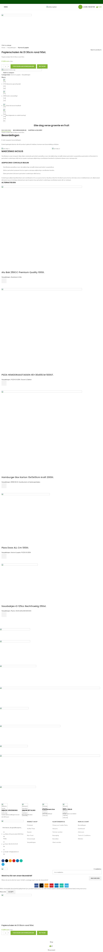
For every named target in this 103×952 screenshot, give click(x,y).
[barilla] (50, 714)
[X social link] (46, 1)
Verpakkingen (11, 47)
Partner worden (57, 832)
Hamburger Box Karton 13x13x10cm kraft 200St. (28, 477)
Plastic (13, 611)
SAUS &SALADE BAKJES (23, 611)
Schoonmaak (31, 839)
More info (3, 891)
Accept (10, 892)
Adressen (81, 832)
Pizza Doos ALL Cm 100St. (15, 547)
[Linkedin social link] (54, 1)
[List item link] (13, 844)
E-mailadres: (97, 869)
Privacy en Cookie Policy (60, 825)
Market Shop (32, 821)
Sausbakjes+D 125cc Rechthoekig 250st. (24, 606)
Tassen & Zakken (26, 379)
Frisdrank (30, 825)
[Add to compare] (4, 268)
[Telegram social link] (59, 1)
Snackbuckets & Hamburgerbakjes (29, 482)
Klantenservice (59, 821)
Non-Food (30, 835)
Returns (55, 828)
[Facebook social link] (44, 1)
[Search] (75, 7)
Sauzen (29, 832)
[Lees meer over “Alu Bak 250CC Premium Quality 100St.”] (4, 280)
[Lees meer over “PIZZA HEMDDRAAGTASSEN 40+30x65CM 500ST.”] (4, 383)
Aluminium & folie (16, 277)
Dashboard (81, 828)
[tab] (6, 130)
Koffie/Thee (31, 828)
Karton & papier (23, 47)
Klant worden (57, 842)
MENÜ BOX (14, 482)
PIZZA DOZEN (15, 379)
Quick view (4, 285)
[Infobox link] (11, 810)
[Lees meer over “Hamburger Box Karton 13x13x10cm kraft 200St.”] (4, 485)
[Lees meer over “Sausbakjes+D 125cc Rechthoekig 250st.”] (4, 614)
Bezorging (56, 835)
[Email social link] (49, 1)
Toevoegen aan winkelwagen (23, 66)
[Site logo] (51, 7)
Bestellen (56, 839)
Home (3, 47)
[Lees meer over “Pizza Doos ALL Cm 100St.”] (4, 556)
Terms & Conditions (84, 835)
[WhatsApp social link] (56, 1)
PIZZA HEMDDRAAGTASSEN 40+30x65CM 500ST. (28, 374)
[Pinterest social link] (51, 1)
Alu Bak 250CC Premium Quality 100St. (23, 272)
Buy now (42, 66)
